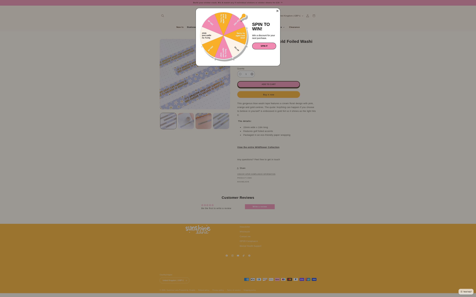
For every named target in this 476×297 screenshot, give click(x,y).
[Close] (277, 11)
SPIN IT (264, 46)
